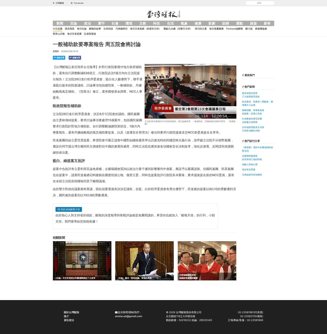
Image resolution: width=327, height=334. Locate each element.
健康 (198, 23)
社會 (115, 23)
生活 (170, 23)
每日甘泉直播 (74, 33)
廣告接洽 (69, 320)
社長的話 (108, 28)
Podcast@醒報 (234, 28)
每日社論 (82, 28)
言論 (73, 23)
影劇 (211, 23)
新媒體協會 (261, 28)
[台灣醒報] (163, 13)
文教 (142, 23)
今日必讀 (57, 28)
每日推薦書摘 (216, 28)
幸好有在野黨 (248, 169)
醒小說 (249, 28)
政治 (87, 23)
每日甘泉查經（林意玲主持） (145, 28)
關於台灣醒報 (71, 312)
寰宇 (101, 23)
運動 (239, 23)
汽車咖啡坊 (122, 28)
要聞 (59, 23)
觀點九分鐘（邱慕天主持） (178, 28)
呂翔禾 (56, 51)
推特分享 (60, 57)
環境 (129, 23)
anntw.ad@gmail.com (128, 316)
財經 (225, 23)
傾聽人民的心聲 (250, 164)
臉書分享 (76, 57)
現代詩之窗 (201, 28)
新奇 (267, 23)
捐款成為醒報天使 (70, 209)
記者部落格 (90, 33)
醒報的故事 (95, 28)
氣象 (184, 23)
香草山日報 (59, 33)
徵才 (66, 316)
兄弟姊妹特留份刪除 (252, 174)
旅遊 (253, 23)
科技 (156, 23)
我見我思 (69, 28)
